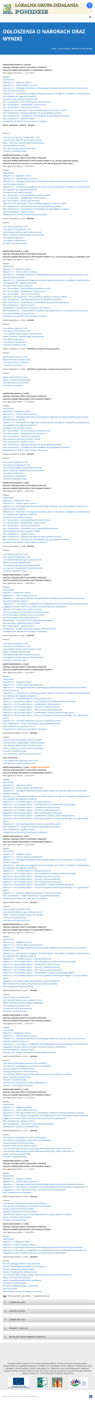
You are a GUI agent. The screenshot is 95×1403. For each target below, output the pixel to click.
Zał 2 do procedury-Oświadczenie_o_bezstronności (24, 615)
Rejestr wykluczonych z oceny (15, 357)
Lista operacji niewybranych (14, 240)
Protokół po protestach (13, 365)
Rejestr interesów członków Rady (16, 360)
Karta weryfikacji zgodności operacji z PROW (21, 439)
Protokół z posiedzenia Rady (14, 151)
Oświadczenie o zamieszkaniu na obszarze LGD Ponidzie (26, 308)
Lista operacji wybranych (13, 238)
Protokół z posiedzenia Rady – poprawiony (20, 1286)
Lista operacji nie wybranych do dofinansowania (23, 568)
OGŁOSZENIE (8, 80)
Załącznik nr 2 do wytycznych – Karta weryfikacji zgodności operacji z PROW (34, 203)
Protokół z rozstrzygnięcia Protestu (18, 1085)
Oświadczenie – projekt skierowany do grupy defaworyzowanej (29, 629)
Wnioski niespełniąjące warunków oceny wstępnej (24, 1266)
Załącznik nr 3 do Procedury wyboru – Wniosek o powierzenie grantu (31, 707)
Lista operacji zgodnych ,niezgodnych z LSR (21, 137)
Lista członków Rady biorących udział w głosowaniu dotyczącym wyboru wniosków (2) (38, 1151)
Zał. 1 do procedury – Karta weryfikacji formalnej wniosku (27, 102)
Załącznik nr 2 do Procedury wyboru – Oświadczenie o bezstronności (31, 704)
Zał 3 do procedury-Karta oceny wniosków (20, 618)
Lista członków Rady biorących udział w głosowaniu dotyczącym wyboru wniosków (37, 1074)
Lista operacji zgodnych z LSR (15, 227)
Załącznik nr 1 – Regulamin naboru (17, 682)
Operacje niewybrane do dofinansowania (20, 1071)
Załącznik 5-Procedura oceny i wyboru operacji (22, 609)
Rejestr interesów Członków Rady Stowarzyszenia (23, 143)
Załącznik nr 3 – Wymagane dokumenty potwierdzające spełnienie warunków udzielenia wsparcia (43, 1113)
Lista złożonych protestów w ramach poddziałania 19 (25, 1083)
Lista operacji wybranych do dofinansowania (21, 565)
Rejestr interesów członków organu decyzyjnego (23, 748)
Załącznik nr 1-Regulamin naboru (17, 411)
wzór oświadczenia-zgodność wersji (18, 986)
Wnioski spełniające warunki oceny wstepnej (21, 1264)
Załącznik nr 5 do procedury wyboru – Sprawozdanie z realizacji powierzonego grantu (38, 712)
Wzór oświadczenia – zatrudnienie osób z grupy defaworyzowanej (30, 528)
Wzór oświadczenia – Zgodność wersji (19, 726)
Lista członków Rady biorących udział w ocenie (22, 560)
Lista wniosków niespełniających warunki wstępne (24, 743)
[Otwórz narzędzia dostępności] (90, 5)
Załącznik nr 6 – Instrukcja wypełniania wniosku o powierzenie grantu (32, 721)
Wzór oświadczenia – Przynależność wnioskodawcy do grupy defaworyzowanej (36, 116)
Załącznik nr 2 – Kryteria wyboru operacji (20, 85)
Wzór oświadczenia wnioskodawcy (17, 1192)
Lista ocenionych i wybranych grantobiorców (22, 754)
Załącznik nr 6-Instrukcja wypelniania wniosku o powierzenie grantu (31, 981)
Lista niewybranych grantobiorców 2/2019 (20, 760)
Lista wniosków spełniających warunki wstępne (22, 740)
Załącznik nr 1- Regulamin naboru (17, 82)
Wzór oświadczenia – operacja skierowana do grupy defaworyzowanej (32, 113)
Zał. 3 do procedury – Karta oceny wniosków (21, 107)
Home (53, 49)
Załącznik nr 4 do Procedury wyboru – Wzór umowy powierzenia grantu (32, 710)
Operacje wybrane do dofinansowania (18, 1069)
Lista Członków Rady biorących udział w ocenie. (22, 140)
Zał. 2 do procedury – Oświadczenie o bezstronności (24, 105)
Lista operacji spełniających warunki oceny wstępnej (25, 1063)
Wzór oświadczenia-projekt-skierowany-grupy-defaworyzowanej (30, 984)
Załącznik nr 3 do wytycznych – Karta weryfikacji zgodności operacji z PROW (34, 110)
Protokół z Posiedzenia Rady (14, 751)
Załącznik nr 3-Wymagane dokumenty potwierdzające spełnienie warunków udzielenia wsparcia (43, 1247)
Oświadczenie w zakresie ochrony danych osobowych (25, 121)
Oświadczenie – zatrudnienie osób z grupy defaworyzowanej (28, 620)
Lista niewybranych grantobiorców (17, 1008)
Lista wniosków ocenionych (14, 145)
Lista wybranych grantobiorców (16, 920)
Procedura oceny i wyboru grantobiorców (20, 99)
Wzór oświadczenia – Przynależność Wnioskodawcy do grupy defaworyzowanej (36, 447)
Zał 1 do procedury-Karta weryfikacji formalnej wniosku (26, 612)
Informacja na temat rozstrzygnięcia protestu (22, 1291)
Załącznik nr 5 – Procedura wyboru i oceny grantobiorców (27, 698)
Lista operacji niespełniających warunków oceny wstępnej (27, 1066)
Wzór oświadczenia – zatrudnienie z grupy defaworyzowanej (28, 1124)
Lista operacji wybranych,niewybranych (19, 148)
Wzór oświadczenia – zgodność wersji (19, 118)
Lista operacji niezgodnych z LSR (16, 229)
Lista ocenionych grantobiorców (16, 909)
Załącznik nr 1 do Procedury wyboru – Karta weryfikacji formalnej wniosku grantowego (39, 701)
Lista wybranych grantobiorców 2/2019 (19, 763)
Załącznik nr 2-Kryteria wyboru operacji (19, 1244)
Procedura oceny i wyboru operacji (17, 192)
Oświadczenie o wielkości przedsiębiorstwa (21, 1127)
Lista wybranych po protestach (16, 362)
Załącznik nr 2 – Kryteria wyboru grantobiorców (23, 685)
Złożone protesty (10, 1288)
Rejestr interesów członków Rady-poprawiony (22, 1280)
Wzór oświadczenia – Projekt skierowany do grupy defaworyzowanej (31, 724)
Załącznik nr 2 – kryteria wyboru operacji (20, 1110)
